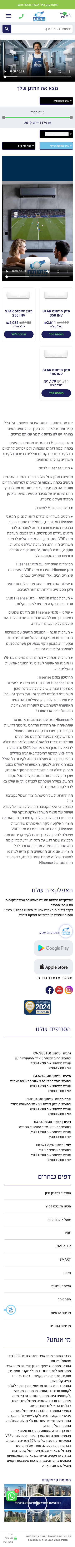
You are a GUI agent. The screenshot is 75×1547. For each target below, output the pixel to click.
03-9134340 (34, 1099)
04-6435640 (43, 1122)
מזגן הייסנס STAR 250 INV (18, 313)
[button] (10, 1310)
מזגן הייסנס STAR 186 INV (56, 372)
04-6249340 (42, 1076)
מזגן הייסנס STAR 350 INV (56, 313)
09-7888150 (42, 1053)
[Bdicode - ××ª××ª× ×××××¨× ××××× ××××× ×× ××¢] (37, 1013)
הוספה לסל (56, 334)
